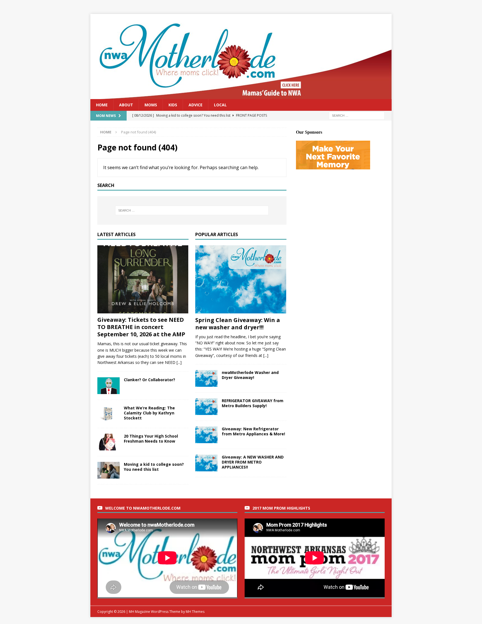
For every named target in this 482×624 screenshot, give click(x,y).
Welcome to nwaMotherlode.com (142, 508)
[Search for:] (357, 115)
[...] (179, 362)
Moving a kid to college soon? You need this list (154, 467)
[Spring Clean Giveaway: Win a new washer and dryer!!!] (240, 279)
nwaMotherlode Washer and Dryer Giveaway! (250, 375)
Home (102, 104)
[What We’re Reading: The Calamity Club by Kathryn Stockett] (108, 413)
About (126, 104)
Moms (150, 104)
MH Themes (195, 611)
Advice (196, 104)
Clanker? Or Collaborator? (149, 379)
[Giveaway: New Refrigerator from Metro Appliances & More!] (206, 434)
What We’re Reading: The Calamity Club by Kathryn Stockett (149, 413)
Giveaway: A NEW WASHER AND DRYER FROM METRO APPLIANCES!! (253, 462)
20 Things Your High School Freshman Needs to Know (151, 438)
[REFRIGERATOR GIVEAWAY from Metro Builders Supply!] (206, 406)
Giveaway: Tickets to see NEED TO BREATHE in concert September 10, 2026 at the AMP (141, 327)
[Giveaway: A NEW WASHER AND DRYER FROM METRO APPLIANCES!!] (206, 463)
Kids (172, 104)
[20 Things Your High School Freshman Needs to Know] (108, 442)
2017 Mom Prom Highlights (281, 508)
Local (220, 104)
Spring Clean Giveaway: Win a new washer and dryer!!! (237, 323)
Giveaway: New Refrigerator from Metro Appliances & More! (253, 431)
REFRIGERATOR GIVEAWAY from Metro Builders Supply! (252, 403)
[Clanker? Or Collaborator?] (108, 385)
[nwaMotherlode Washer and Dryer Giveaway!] (206, 378)
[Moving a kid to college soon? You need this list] (108, 470)
